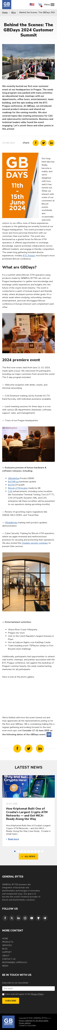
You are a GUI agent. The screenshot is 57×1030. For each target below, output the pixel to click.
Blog (13, 12)
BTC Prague (29, 255)
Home (5, 12)
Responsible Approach (14, 962)
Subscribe (10, 1000)
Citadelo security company (35, 543)
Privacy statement (26, 1021)
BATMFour (13, 481)
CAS (10, 491)
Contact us (8, 959)
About (6, 955)
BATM (11, 484)
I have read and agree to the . (24, 994)
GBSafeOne (13, 478)
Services (7, 945)
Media (5, 965)
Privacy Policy (37, 994)
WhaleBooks (11, 522)
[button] (15, 851)
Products (7, 942)
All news (30, 856)
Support (7, 952)
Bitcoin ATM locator (18, 488)
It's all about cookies (40, 1021)
